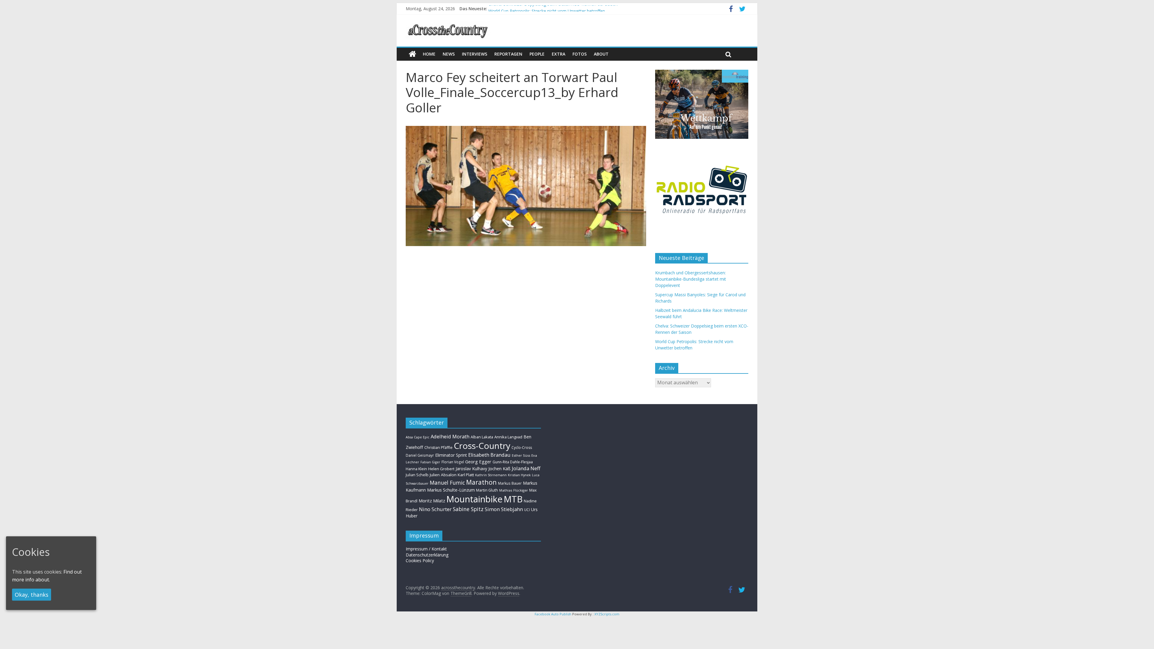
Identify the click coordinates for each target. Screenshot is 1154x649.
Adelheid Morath (450, 436)
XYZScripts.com (606, 614)
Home (429, 54)
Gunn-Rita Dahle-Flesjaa (513, 462)
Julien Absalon (443, 474)
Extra (558, 54)
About (601, 54)
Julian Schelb (417, 474)
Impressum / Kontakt (426, 549)
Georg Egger (478, 462)
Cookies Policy (420, 560)
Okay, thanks (31, 594)
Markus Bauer (510, 483)
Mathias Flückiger (513, 490)
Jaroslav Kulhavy (471, 468)
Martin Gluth (487, 490)
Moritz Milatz (432, 501)
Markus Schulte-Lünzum (451, 490)
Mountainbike (474, 499)
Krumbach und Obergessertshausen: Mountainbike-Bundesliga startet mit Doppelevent (690, 279)
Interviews (474, 54)
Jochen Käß (499, 468)
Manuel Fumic (447, 482)
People (537, 54)
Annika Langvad (508, 437)
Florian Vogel (452, 461)
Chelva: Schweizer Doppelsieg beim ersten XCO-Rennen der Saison (553, 8)
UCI (527, 509)
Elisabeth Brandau (489, 455)
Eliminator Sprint (451, 455)
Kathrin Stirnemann (491, 475)
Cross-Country (482, 445)
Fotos (579, 54)
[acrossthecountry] (448, 24)
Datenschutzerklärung (427, 555)
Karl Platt (466, 474)
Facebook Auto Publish (553, 614)
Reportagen (508, 54)
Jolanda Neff (526, 468)
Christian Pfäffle (438, 447)
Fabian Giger (430, 462)
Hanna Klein (416, 468)
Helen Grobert (441, 468)
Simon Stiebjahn (504, 509)
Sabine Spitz (468, 509)
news (449, 54)
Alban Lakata (482, 437)
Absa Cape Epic (417, 437)
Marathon (481, 482)
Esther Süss (521, 455)
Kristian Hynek (519, 475)
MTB (513, 499)
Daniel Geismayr (420, 455)
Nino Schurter (435, 509)
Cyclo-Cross (521, 447)
